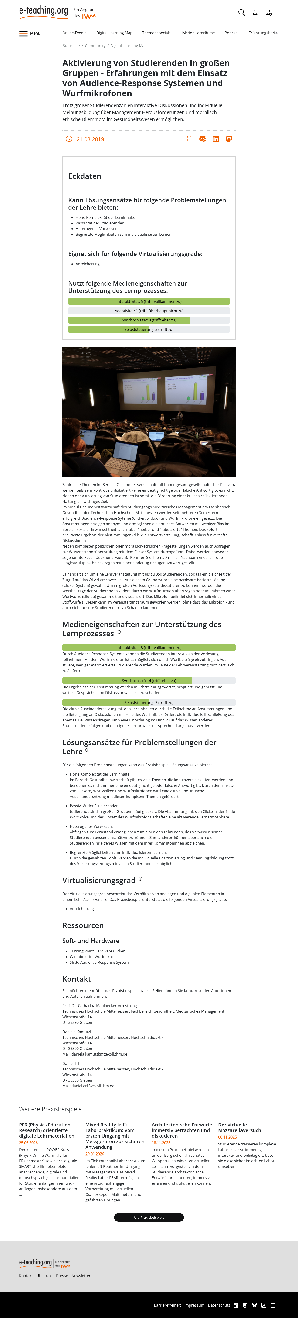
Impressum (194, 1305)
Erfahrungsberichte (266, 32)
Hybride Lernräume (197, 32)
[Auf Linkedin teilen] (215, 138)
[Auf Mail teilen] (202, 138)
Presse (62, 1275)
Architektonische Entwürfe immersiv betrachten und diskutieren (182, 1130)
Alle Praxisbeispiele (149, 1217)
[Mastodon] (246, 1305)
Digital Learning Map (114, 32)
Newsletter (81, 1275)
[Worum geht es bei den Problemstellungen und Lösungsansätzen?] (87, 753)
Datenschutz (219, 1305)
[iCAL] (273, 1305)
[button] (40, 33)
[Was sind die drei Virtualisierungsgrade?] (140, 882)
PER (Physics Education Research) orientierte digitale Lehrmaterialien (46, 1130)
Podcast (232, 32)
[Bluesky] (255, 1305)
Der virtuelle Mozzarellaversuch (239, 1127)
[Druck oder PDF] (189, 138)
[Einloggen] (255, 12)
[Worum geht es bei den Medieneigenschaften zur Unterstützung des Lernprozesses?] (118, 635)
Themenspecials (156, 32)
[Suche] (241, 12)
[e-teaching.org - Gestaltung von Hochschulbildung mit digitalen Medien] (57, 9)
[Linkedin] (236, 1305)
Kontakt (26, 1275)
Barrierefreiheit (167, 1305)
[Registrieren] (268, 12)
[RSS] (264, 1305)
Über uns (44, 1275)
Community (95, 45)
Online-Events (74, 32)
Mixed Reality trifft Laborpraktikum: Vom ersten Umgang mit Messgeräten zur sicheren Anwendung (115, 1135)
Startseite (71, 45)
